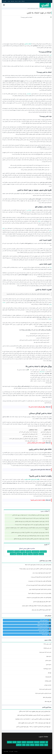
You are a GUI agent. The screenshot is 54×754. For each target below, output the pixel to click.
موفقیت (50, 319)
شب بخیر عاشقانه (47, 648)
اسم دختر (16, 1)
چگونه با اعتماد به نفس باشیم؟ (38, 500)
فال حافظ (23, 1)
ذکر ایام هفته (48, 677)
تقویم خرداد (28, 551)
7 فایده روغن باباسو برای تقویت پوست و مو (42, 573)
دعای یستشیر (48, 660)
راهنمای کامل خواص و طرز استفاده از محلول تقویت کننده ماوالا (38, 564)
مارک (51, 267)
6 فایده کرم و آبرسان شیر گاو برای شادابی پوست (41, 577)
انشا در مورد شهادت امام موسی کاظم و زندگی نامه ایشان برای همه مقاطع (31, 539)
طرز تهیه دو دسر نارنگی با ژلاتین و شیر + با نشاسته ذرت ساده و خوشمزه (32, 719)
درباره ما (9, 1)
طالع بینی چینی (30, 742)
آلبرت (50, 55)
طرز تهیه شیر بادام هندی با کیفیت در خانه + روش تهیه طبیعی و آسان (33, 726)
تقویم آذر (30, 554)
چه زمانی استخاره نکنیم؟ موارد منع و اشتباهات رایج (40, 589)
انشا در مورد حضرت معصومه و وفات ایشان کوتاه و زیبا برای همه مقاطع (31, 521)
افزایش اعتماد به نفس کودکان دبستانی (36, 443)
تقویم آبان (36, 554)
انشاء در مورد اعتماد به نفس (39, 12)
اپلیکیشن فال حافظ (47, 697)
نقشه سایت (6, 751)
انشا (39, 8)
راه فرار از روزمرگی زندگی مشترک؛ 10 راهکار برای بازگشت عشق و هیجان (36, 605)
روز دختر (41, 745)
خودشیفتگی (42, 371)
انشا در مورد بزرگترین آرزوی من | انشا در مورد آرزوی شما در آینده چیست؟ (31, 524)
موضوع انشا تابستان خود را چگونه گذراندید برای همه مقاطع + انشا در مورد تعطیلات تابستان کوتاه (27, 528)
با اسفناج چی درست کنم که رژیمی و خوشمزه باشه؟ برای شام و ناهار (33, 715)
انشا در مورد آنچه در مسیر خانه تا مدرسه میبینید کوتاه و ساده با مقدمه (31, 518)
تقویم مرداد (17, 551)
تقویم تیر (23, 551)
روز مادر (27, 745)
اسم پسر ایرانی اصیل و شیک (45, 689)
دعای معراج (48, 656)
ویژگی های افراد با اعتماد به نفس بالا (37, 407)
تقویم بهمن (19, 554)
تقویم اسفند (13, 554)
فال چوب (19, 742)
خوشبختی (29, 93)
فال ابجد (14, 742)
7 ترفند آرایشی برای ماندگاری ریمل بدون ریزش (41, 610)
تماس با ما (4, 1)
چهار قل (49, 672)
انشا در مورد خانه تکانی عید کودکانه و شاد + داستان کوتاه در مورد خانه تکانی (30, 515)
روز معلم (32, 745)
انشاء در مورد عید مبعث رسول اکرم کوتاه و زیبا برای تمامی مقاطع (33, 535)
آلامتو (42, 8)
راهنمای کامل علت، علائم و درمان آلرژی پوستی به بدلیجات (39, 597)
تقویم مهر (41, 554)
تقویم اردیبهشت (35, 551)
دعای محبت (36, 742)
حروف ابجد (9, 742)
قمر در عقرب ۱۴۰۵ (47, 644)
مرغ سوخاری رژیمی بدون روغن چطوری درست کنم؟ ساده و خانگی (34, 711)
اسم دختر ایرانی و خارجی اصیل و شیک (43, 693)
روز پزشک (37, 745)
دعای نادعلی (48, 664)
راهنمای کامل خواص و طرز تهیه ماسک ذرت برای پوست (39, 581)
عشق (39, 221)
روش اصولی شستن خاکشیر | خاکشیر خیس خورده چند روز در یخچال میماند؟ (35, 568)
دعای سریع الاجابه (47, 668)
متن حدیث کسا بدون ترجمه (45, 652)
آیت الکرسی (18, 745)
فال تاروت (24, 742)
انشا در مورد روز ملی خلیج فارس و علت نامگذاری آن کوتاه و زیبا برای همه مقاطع (30, 532)
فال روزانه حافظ (48, 701)
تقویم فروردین (43, 551)
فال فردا (46, 745)
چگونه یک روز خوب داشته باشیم (32, 479)
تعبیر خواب (12, 1)
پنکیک (23, 745)
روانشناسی (29, 210)
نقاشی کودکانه (48, 681)
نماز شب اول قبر (47, 685)
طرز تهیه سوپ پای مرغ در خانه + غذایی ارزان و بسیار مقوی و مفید (34, 723)
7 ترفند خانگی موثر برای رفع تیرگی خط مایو (42, 601)
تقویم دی (25, 554)
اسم (47, 742)
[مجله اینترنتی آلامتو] (45, 5)
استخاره (19, 1)
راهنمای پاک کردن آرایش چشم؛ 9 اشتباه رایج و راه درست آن (38, 585)
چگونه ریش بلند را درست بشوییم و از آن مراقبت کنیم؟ (39, 593)
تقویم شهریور (10, 551)
